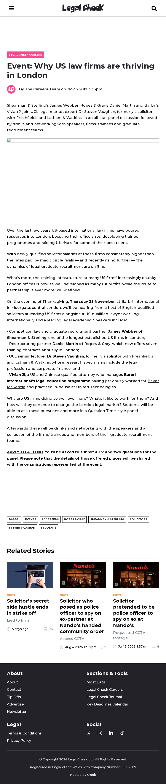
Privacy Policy (19, 741)
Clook (91, 775)
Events (30, 519)
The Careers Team (42, 89)
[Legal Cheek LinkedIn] (111, 733)
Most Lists (95, 682)
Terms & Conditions (24, 733)
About (12, 682)
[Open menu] (11, 8)
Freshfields (142, 356)
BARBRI (14, 519)
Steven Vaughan (22, 527)
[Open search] (154, 8)
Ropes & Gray (97, 343)
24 (51, 629)
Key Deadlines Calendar (107, 704)
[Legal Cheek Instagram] (100, 733)
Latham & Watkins (32, 362)
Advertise (15, 704)
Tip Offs (14, 697)
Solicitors (138, 519)
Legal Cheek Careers (25, 54)
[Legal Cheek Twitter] (88, 733)
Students (48, 527)
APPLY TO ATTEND (25, 452)
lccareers (50, 519)
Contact (14, 690)
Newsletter (16, 712)
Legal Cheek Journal (104, 697)
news (11, 594)
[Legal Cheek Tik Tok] (122, 733)
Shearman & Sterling (26, 337)
